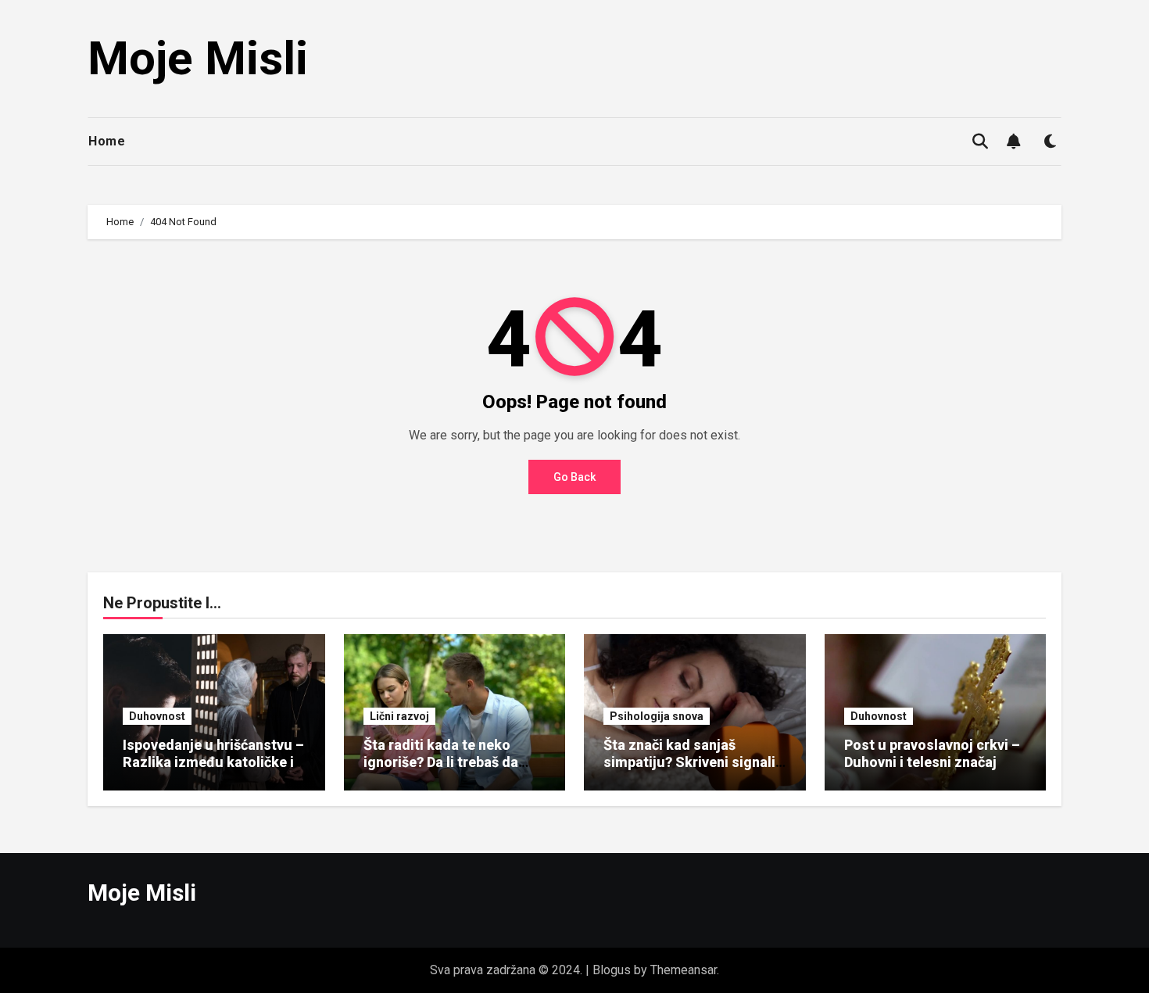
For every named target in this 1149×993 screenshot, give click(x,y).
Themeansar (683, 970)
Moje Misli (198, 58)
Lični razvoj (399, 716)
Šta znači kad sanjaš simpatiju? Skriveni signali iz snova (689, 762)
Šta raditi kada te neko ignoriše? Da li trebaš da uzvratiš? (440, 762)
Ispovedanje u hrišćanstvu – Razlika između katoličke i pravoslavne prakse (213, 762)
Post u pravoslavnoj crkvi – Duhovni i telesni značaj (932, 753)
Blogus (611, 970)
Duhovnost (157, 716)
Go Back (574, 477)
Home (106, 141)
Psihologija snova (656, 716)
